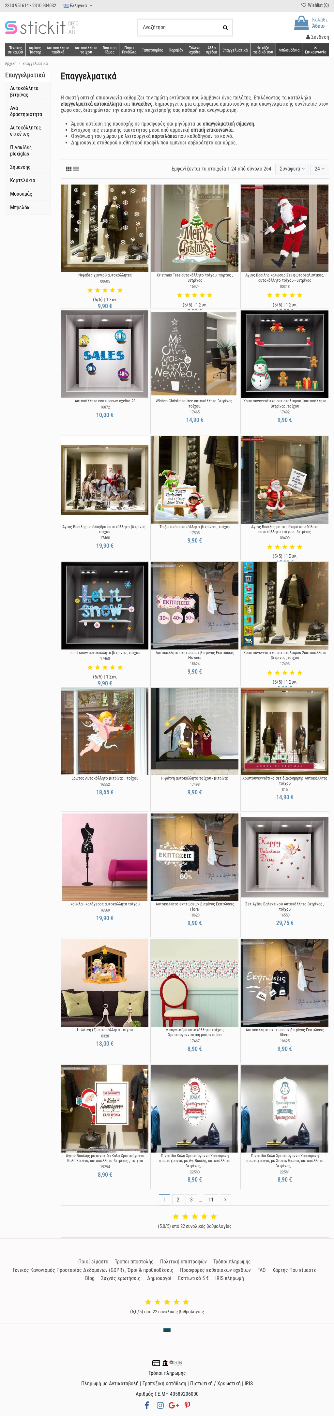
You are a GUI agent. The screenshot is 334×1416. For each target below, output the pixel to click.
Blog (90, 1278)
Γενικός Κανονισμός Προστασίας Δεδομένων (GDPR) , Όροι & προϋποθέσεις (93, 1270)
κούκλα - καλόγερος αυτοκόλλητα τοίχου (105, 904)
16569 (105, 910)
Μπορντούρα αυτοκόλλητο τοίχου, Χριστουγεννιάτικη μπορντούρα (194, 1032)
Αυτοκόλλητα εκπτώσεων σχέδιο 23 (105, 400)
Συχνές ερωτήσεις (121, 1278)
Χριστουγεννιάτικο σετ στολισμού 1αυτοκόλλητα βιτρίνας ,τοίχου (284, 403)
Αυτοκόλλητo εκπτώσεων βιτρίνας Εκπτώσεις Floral (195, 907)
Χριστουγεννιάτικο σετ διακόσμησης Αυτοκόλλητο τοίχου (284, 781)
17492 (285, 412)
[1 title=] (90, 290)
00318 (285, 286)
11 (211, 1200)
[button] (211, 49)
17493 (285, 663)
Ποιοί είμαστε (93, 1262)
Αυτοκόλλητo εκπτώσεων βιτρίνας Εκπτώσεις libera (285, 1032)
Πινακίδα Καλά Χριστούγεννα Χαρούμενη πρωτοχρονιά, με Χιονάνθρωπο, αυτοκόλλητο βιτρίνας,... (285, 1160)
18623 (195, 915)
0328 (105, 1036)
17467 (195, 1040)
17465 (195, 412)
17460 (105, 537)
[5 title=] (120, 290)
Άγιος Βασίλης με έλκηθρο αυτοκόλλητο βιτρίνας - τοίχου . (104, 529)
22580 (195, 1172)
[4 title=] (112, 290)
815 (285, 789)
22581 (285, 1172)
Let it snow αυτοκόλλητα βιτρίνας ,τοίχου (104, 652)
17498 (195, 784)
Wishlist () (318, 5)
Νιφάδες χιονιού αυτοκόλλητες (105, 275)
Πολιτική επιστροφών (183, 1262)
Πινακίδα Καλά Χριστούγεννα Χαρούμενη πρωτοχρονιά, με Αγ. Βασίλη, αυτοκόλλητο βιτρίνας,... (195, 1160)
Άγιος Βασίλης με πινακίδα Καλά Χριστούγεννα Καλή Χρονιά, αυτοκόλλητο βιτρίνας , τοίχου (105, 1158)
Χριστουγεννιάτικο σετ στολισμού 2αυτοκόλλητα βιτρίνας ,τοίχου (284, 655)
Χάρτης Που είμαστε (294, 1270)
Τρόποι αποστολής (134, 1262)
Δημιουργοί (159, 1278)
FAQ (261, 1270)
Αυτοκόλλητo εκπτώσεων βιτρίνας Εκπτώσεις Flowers (195, 655)
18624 (195, 663)
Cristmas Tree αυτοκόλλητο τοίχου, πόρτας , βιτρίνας (195, 278)
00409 (285, 537)
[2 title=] (97, 290)
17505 (195, 532)
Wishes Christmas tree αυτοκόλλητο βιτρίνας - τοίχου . (195, 403)
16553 (285, 915)
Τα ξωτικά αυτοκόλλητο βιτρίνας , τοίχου (194, 526)
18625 (285, 1040)
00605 (105, 281)
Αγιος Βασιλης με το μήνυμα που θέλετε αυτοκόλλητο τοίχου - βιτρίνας (284, 529)
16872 (105, 407)
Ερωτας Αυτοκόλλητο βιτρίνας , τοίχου (104, 778)
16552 (105, 784)
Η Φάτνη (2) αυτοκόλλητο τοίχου (105, 1029)
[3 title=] (105, 290)
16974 (195, 286)
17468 (105, 658)
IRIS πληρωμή (229, 1278)
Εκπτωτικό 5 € (193, 1278)
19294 (105, 1166)
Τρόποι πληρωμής (232, 1262)
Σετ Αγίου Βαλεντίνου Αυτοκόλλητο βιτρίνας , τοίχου (284, 907)
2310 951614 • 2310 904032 (30, 5)
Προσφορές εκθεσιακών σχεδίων (215, 1270)
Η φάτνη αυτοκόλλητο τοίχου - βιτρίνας (195, 778)
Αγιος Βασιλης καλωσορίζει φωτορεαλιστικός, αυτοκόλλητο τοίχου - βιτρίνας (284, 278)
